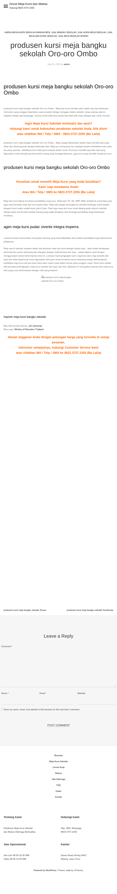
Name (5, 693)
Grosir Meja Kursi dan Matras (28, 4)
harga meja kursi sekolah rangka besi (27, 32)
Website (81, 693)
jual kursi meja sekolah (92, 32)
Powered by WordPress (45, 870)
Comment (6, 646)
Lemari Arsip (59, 767)
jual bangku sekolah (63, 32)
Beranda (58, 755)
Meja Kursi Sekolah (58, 761)
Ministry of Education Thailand (29, 329)
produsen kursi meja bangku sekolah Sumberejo (90, 610)
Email (42, 693)
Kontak (58, 797)
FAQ (58, 785)
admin (67, 64)
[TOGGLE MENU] (6, 6)
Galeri (58, 791)
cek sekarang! (35, 326)
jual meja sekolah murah (73, 36)
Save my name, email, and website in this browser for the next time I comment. (42, 709)
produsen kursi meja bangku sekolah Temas (25, 610)
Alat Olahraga (58, 779)
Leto (68, 870)
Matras (58, 773)
